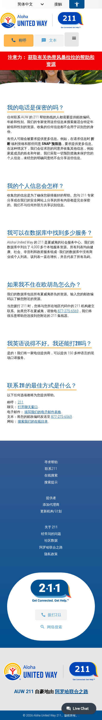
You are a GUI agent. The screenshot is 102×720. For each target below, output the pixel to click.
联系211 (51, 469)
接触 (58, 4)
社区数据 (51, 540)
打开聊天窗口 (28, 407)
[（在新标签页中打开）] (51, 678)
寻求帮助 (51, 462)
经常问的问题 (51, 534)
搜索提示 (51, 482)
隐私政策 (51, 554)
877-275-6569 (68, 311)
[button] (18, 40)
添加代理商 (51, 504)
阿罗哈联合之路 (51, 547)
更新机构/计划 (51, 511)
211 (20, 402)
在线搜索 (51, 475)
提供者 (51, 498)
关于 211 (51, 527)
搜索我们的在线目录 (33, 421)
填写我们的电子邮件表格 (42, 412)
